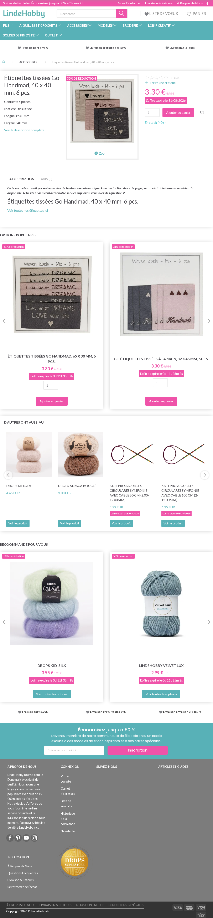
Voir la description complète (24, 130)
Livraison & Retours (159, 3)
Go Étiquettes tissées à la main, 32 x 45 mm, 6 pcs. (161, 359)
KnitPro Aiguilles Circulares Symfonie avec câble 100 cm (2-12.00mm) (180, 493)
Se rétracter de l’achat (22, 887)
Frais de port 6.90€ (35, 711)
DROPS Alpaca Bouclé (77, 486)
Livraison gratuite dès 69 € (108, 47)
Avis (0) (46, 179)
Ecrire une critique (162, 83)
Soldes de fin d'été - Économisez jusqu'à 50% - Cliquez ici (43, 3)
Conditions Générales (126, 905)
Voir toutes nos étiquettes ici (27, 210)
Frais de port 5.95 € (35, 47)
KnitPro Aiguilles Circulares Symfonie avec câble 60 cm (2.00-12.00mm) (129, 493)
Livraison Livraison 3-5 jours (182, 711)
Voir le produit (17, 523)
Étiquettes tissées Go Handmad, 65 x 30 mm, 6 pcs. (52, 359)
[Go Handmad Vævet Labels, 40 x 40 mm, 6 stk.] (102, 110)
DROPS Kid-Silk (51, 665)
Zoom (103, 153)
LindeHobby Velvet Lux (161, 665)
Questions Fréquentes (22, 873)
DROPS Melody (19, 486)
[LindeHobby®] (24, 12)
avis (175, 78)
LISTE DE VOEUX (164, 13)
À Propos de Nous (190, 3)
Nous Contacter (129, 3)
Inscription (137, 750)
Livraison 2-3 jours (182, 47)
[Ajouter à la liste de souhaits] (202, 112)
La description (20, 179)
